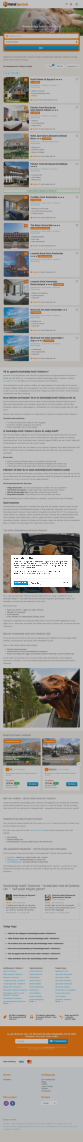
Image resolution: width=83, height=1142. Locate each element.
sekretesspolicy (34, 573)
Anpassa (65, 583)
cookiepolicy (46, 573)
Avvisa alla (35, 583)
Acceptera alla (20, 583)
